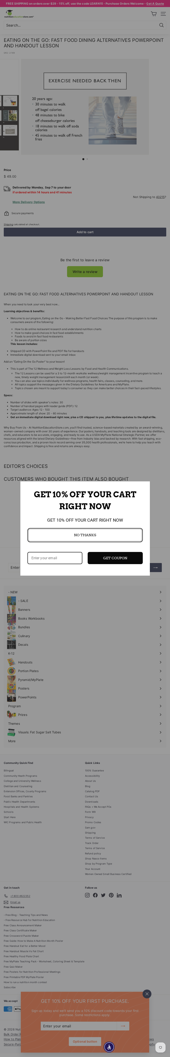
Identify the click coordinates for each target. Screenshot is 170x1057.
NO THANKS (85, 535)
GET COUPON (115, 558)
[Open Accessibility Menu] (109, 1047)
